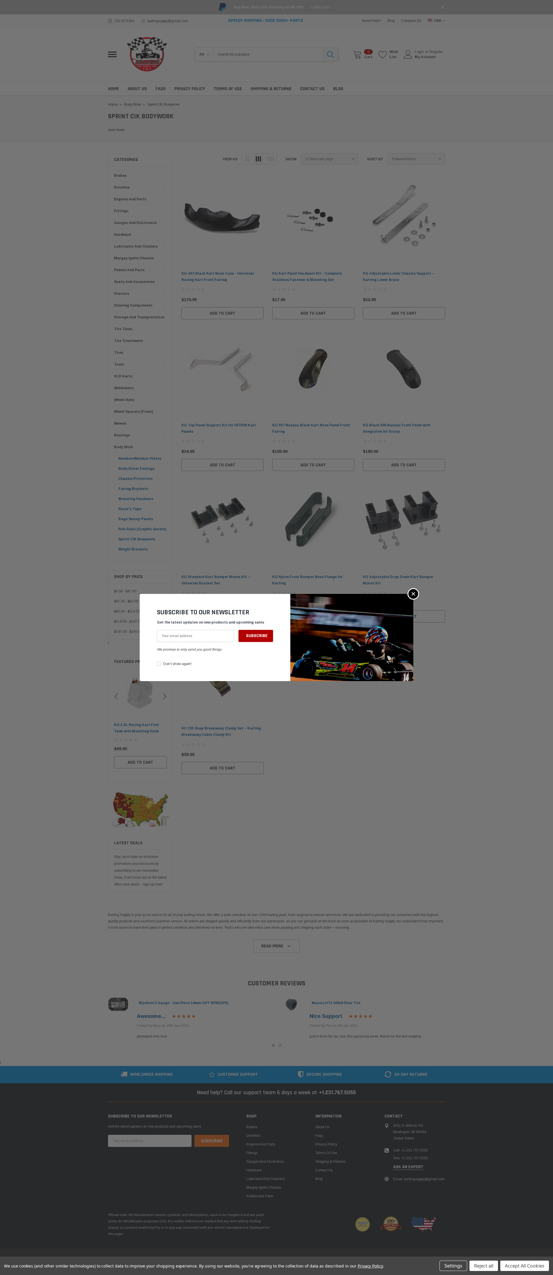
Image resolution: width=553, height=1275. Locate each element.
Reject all (483, 1266)
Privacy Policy (370, 1266)
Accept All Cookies (524, 1266)
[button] (413, 594)
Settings (453, 1266)
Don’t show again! (177, 664)
